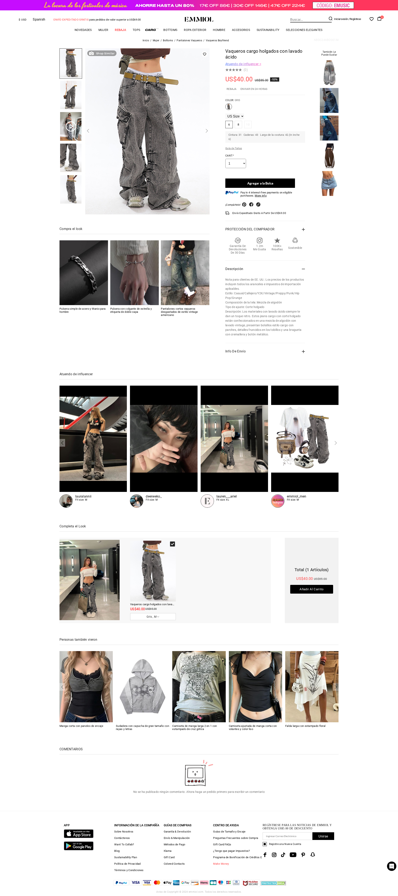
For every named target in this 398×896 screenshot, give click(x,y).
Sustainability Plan (125, 857)
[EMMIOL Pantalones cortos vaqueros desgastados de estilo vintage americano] (185, 272)
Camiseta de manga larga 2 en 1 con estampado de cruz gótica (194, 727)
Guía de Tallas (233, 148)
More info (261, 195)
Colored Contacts (174, 863)
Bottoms (170, 30)
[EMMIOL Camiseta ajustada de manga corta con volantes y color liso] (255, 686)
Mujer (103, 30)
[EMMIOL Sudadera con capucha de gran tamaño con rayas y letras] (142, 686)
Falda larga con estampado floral (305, 725)
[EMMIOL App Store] (78, 837)
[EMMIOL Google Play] (78, 849)
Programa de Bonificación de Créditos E (237, 857)
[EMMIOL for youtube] (293, 855)
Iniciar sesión (341, 19)
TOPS (136, 30)
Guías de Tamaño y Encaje (229, 831)
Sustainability (268, 30)
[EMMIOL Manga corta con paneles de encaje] (86, 686)
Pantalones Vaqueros (189, 40)
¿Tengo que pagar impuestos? (231, 850)
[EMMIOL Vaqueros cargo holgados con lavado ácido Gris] (228, 108)
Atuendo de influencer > (243, 64)
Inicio (146, 40)
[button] (88, 130)
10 (248, 124)
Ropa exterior (195, 30)
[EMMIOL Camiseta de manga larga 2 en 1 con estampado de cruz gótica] (199, 686)
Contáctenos (122, 838)
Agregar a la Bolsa (260, 183)
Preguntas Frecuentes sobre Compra (235, 838)
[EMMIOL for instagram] (274, 855)
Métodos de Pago (174, 844)
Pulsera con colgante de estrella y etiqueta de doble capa (131, 310)
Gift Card (169, 857)
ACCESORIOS (241, 30)
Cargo (151, 30)
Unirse (323, 836)
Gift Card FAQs (222, 844)
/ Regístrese (354, 19)
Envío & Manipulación (177, 838)
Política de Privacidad (127, 863)
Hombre (219, 30)
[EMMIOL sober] (163, 447)
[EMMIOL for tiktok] (283, 855)
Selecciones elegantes (304, 30)
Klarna (168, 850)
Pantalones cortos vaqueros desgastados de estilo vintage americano (179, 312)
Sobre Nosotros (123, 831)
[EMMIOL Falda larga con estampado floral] (312, 686)
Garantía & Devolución (177, 831)
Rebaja (120, 30)
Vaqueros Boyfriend (217, 40)
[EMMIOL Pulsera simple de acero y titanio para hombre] (83, 272)
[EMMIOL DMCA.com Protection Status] (273, 886)
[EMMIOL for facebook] (265, 855)
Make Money (221, 863)
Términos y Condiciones (129, 870)
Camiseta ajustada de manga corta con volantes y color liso (253, 727)
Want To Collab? (124, 844)
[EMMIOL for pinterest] (303, 855)
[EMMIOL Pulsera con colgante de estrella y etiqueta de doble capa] (134, 272)
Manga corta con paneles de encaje (81, 725)
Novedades (83, 30)
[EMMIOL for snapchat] (312, 854)
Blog (117, 850)
